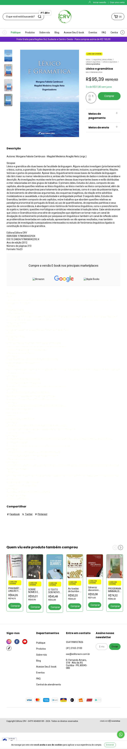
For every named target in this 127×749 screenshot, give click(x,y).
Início (88, 59)
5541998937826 (74, 642)
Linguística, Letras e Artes (102, 59)
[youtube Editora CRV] (24, 641)
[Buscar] (39, 17)
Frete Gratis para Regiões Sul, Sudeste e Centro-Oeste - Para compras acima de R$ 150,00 (63, 39)
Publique (16, 32)
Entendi (110, 745)
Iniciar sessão (99, 2)
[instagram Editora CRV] (8, 641)
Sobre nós (44, 32)
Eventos (93, 32)
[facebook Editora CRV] (16, 641)
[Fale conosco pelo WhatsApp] (121, 734)
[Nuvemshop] (110, 721)
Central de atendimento (48, 684)
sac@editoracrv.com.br (78, 654)
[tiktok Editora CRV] (8, 648)
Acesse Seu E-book (74, 32)
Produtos (30, 32)
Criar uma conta (117, 2)
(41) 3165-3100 (74, 648)
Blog (57, 32)
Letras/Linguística (93, 62)
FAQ (104, 32)
